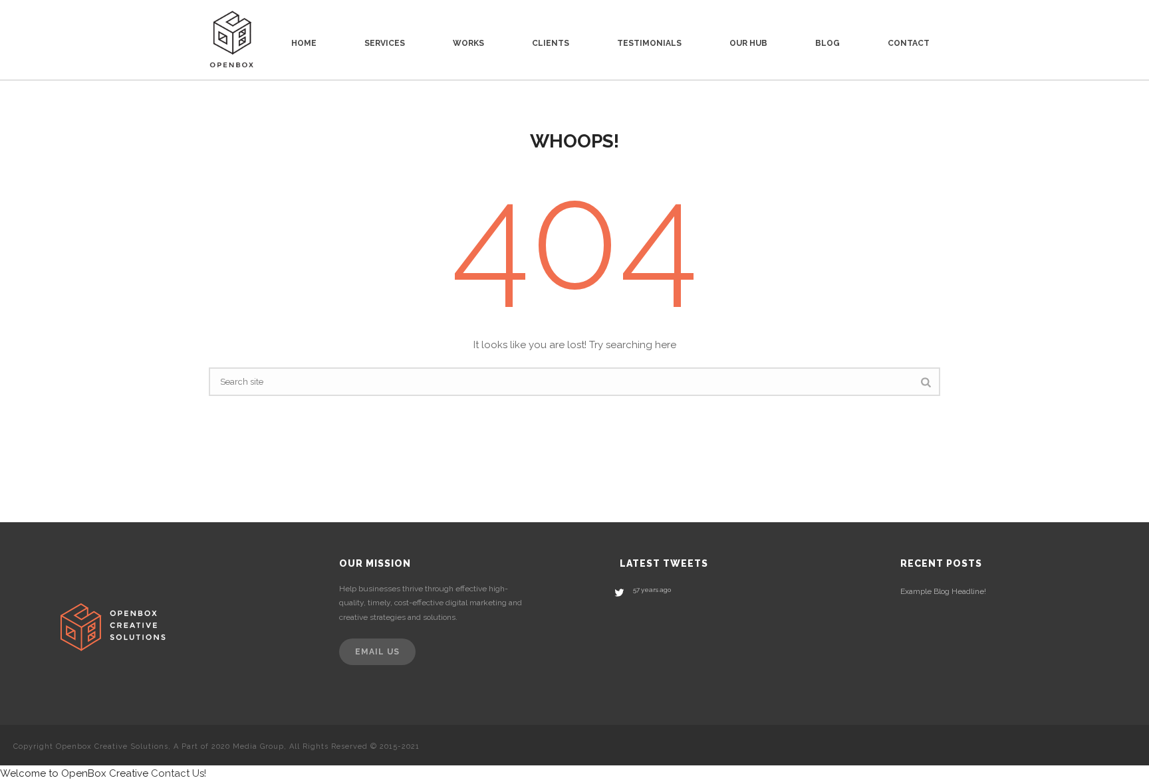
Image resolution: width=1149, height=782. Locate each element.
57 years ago (652, 589)
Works (468, 43)
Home (304, 43)
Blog (827, 43)
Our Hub (748, 43)
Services (384, 43)
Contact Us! (178, 773)
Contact (909, 43)
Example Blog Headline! (943, 591)
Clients (550, 43)
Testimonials (649, 43)
